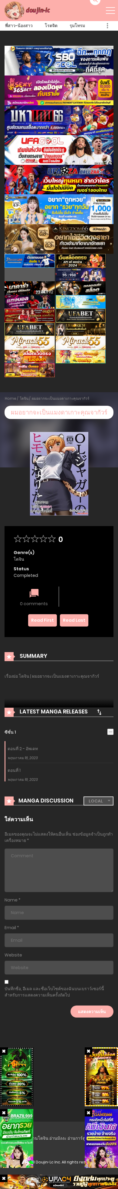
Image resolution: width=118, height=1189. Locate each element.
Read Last (74, 620)
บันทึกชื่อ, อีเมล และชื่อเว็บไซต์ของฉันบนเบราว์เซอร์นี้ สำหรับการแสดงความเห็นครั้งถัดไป (54, 992)
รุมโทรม (77, 26)
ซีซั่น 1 (10, 732)
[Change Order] (99, 711)
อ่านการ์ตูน (77, 1138)
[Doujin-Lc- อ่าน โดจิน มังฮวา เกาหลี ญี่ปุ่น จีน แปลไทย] (28, 10)
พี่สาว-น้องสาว (19, 26)
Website (13, 955)
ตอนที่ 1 (14, 770)
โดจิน (24, 398)
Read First (42, 620)
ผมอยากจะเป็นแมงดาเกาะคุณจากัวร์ (60, 398)
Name (11, 900)
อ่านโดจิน (39, 1138)
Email (10, 928)
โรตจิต (51, 26)
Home (10, 398)
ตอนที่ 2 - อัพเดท (23, 749)
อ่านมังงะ (58, 1138)
